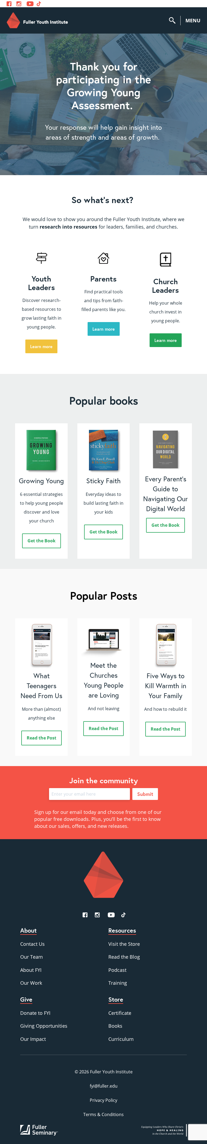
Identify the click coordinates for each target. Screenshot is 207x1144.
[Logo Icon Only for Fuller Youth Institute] (103, 874)
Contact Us (32, 944)
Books (115, 1026)
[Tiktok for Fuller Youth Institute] (39, 3)
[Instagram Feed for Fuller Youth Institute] (19, 3)
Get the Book (41, 541)
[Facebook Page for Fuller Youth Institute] (9, 3)
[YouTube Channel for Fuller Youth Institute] (30, 3)
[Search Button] (174, 20)
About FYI (31, 970)
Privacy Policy (103, 1100)
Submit (145, 794)
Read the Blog (124, 957)
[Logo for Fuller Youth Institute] (37, 20)
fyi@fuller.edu (104, 1086)
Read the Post (41, 738)
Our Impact (33, 1039)
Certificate (119, 1013)
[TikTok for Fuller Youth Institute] (123, 914)
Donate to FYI (35, 1013)
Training (117, 983)
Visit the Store (124, 944)
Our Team (31, 957)
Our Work (31, 983)
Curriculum (121, 1039)
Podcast (117, 970)
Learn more (41, 346)
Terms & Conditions (103, 1114)
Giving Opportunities (43, 1026)
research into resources (68, 226)
